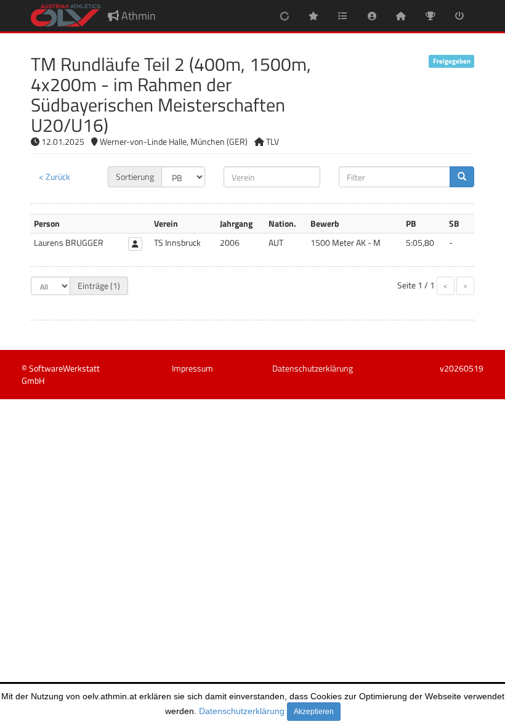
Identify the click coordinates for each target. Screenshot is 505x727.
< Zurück (54, 176)
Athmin (137, 15)
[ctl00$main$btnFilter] (462, 176)
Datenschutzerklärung (242, 711)
